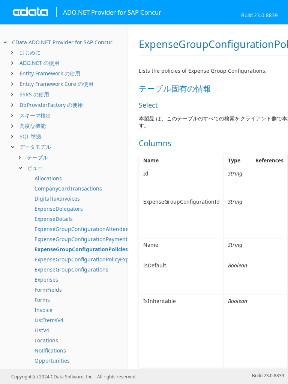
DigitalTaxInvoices (57, 198)
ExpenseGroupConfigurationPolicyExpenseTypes (95, 259)
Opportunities (52, 360)
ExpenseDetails (53, 218)
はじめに (30, 52)
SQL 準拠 (30, 136)
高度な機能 (33, 125)
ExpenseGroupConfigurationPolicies (81, 249)
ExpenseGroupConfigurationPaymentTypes (88, 239)
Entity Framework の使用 (50, 73)
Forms (42, 299)
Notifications (50, 350)
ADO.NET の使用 (39, 62)
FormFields (48, 289)
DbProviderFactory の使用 (51, 104)
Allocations (48, 178)
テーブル (37, 157)
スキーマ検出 (35, 115)
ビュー (35, 167)
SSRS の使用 (34, 94)
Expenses (46, 279)
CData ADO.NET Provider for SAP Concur (62, 42)
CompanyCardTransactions (68, 188)
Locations (46, 340)
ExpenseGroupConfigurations (71, 269)
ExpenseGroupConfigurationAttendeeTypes (88, 228)
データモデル (35, 146)
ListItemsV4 (48, 320)
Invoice (43, 310)
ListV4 (41, 330)
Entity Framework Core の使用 (56, 83)
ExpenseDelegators (58, 208)
